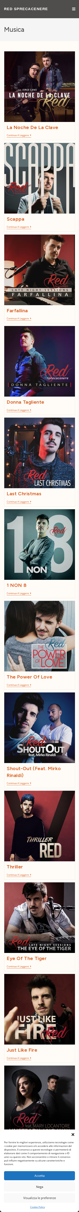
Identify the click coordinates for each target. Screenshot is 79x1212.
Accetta (39, 1176)
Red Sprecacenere (26, 9)
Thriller (15, 867)
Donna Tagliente (25, 402)
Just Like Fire (22, 1050)
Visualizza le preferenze (39, 1198)
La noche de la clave (32, 127)
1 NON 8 (17, 585)
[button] (73, 1135)
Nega (39, 1187)
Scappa (16, 219)
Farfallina (17, 310)
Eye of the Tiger (27, 958)
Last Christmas (24, 493)
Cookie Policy (37, 1207)
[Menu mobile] (73, 9)
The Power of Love (29, 677)
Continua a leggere (19, 135)
